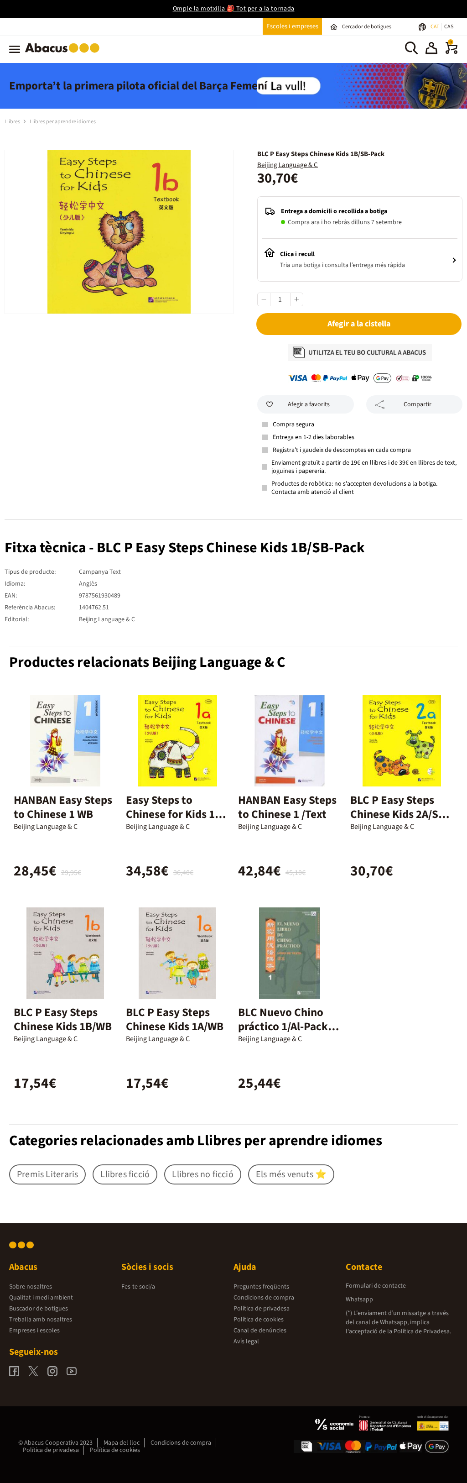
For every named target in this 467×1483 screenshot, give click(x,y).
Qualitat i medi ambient (41, 1297)
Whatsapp (359, 1299)
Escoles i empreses (292, 26)
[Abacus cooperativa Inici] (64, 54)
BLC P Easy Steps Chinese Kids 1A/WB (174, 1019)
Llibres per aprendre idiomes (63, 122)
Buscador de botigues (38, 1308)
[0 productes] (451, 52)
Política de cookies (259, 1319)
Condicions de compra (264, 1297)
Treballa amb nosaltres (40, 1319)
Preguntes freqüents (261, 1286)
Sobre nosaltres (30, 1286)
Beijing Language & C (287, 165)
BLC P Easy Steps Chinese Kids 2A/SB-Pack (399, 814)
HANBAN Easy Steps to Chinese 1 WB (63, 807)
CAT (435, 27)
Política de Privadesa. (422, 1331)
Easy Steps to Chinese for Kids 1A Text (173, 814)
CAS (448, 27)
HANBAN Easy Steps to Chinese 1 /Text (287, 807)
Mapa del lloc (122, 1442)
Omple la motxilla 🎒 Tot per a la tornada (234, 8)
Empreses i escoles (34, 1330)
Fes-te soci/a (138, 1286)
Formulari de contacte (376, 1285)
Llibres (13, 122)
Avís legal (246, 1341)
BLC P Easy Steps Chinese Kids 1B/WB (63, 1019)
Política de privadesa (262, 1308)
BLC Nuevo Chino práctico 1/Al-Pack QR (283, 1026)
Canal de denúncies (260, 1330)
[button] (431, 49)
